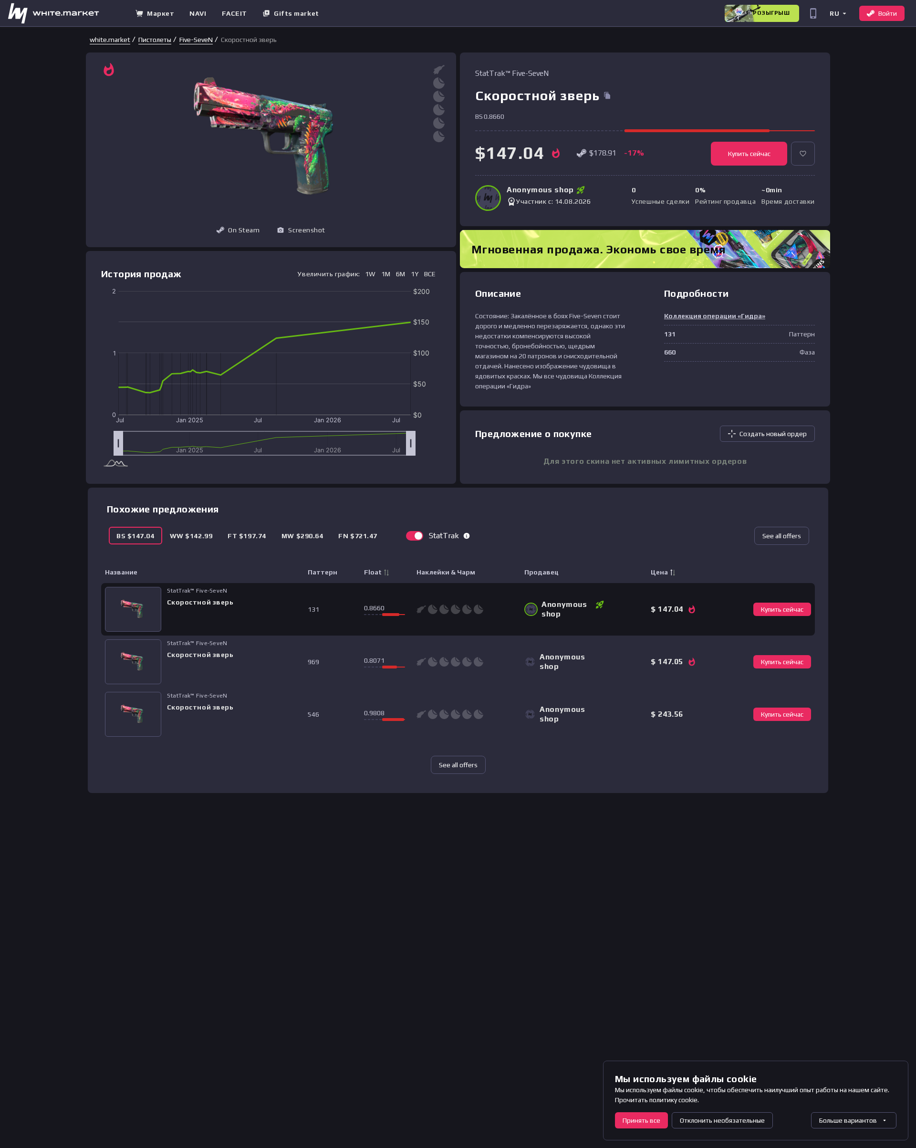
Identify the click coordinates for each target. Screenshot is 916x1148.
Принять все (641, 1120)
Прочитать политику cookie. (657, 1100)
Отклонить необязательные (722, 1120)
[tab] (135, 535)
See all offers (781, 536)
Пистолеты (154, 39)
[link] (110, 39)
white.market (110, 39)
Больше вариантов (848, 1120)
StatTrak (444, 535)
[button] (837, 13)
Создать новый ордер (773, 434)
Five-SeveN (196, 39)
